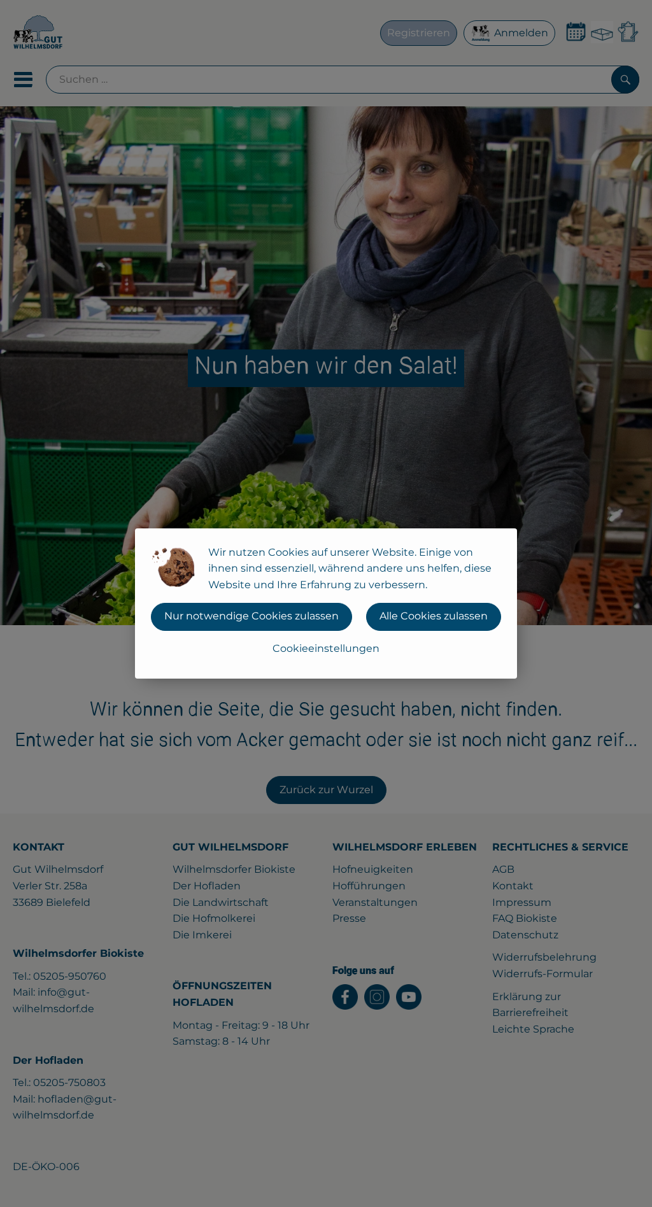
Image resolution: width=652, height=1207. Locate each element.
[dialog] (326, 603)
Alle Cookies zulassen (433, 616)
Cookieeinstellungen (326, 648)
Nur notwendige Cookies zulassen (251, 616)
